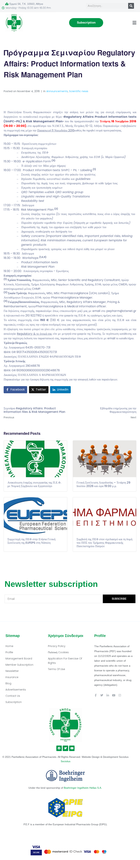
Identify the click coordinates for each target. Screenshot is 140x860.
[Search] (131, 6)
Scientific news (78, 91)
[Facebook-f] (95, 695)
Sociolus (65, 761)
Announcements (57, 91)
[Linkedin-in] (107, 695)
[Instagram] (119, 695)
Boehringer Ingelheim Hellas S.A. (83, 787)
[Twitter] (101, 695)
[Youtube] (113, 695)
